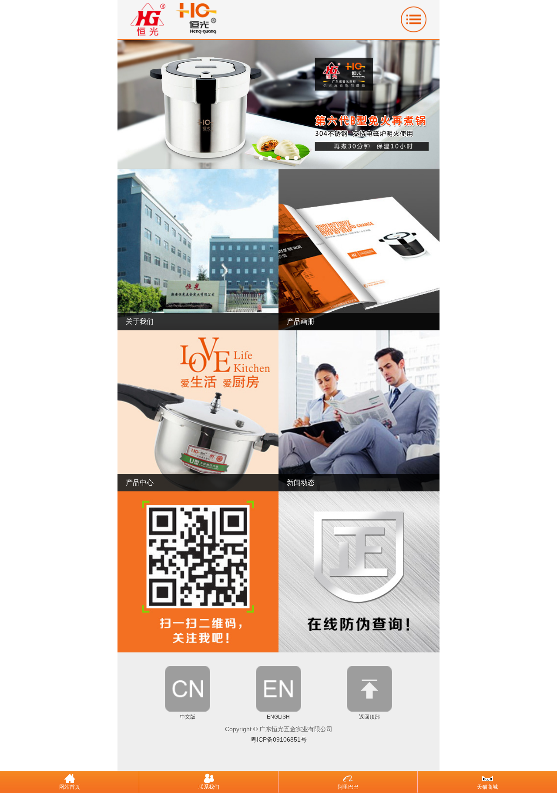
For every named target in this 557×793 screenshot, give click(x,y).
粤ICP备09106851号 (279, 739)
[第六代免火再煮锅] (278, 166)
